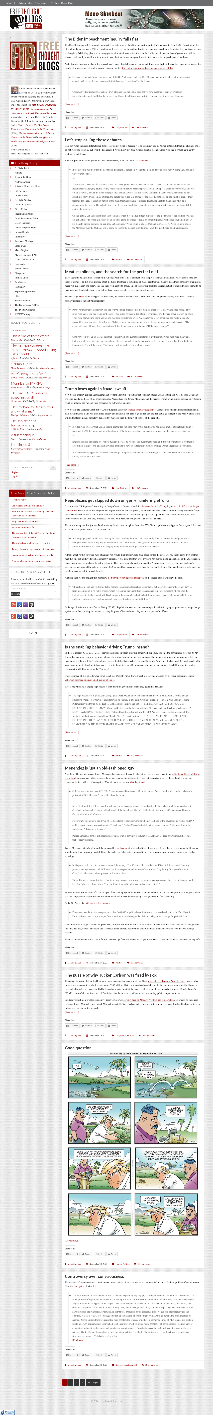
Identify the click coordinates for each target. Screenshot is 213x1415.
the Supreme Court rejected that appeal (126, 577)
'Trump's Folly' (22, 364)
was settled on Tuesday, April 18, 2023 (166, 980)
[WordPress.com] (31, 604)
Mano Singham (22, 250)
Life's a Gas (20, 245)
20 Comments (148, 1035)
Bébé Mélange (43, 387)
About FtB (11, 2)
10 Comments (141, 127)
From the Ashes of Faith (26, 218)
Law (117, 127)
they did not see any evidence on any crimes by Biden (147, 67)
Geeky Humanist (22, 222)
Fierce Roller (21, 209)
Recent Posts (67, 2)
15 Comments (141, 488)
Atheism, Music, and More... (28, 186)
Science (119, 376)
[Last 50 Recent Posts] (18, 330)
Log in (15, 476)
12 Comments (141, 634)
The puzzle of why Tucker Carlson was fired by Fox (111, 975)
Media (123, 1035)
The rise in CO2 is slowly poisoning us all (29, 395)
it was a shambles (139, 160)
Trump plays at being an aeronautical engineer (33, 549)
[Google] (19, 604)
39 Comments (137, 755)
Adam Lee (47, 415)
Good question (78, 1047)
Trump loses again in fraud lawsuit (95, 388)
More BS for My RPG (27, 383)
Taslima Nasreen (22, 300)
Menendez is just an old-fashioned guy (99, 768)
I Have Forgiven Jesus (25, 227)
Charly (36, 358)
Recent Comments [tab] (35, 493)
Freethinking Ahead (24, 213)
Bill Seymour (21, 190)
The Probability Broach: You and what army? (32, 409)
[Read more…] (72, 104)
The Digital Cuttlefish (25, 309)
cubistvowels (45, 377)
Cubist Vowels (21, 195)
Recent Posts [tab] (17, 493)
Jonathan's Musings (24, 241)
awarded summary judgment (140, 409)
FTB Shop (54, 2)
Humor (119, 1263)
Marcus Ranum (39, 438)
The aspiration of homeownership (23, 423)
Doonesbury (71, 1240)
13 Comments (144, 1263)
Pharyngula (20, 273)
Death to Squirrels (23, 204)
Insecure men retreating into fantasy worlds (32, 554)
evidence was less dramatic (97, 903)
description (79, 1286)
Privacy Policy (26, 2)
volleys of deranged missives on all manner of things (89, 679)
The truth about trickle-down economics (31, 543)
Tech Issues (40, 2)
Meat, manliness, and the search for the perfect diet (111, 271)
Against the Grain (23, 177)
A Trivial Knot (22, 168)
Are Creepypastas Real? (28, 373)
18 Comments (151, 1364)
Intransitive (20, 236)
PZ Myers (41, 339)
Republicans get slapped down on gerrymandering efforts (117, 500)
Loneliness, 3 (20, 444)
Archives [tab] (52, 493)
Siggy (42, 429)
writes (81, 296)
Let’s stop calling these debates (93, 139)
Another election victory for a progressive (31, 560)
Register (15, 472)
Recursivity (20, 286)
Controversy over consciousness (94, 1276)
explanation (122, 848)
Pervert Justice (21, 268)
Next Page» (93, 1382)
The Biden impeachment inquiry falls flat (101, 39)
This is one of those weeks (30, 336)
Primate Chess (21, 277)
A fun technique (23, 435)
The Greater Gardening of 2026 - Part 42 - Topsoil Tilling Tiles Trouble (33, 350)
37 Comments (137, 376)
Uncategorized (130, 1364)
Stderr (18, 295)
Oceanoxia (20, 264)
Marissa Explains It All (26, 254)
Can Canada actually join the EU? (28, 505)
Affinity (18, 172)
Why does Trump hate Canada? (26, 521)
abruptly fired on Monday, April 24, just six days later (148, 999)
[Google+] (13, 604)
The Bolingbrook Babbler (27, 305)
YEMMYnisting (22, 314)
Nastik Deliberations (24, 259)
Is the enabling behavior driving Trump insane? (107, 646)
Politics (123, 127)
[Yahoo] (25, 604)
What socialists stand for (23, 527)
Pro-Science (20, 282)
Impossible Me (22, 231)
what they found (137, 782)
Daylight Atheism (23, 200)
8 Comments (136, 259)
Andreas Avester (22, 181)
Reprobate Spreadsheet (25, 291)
